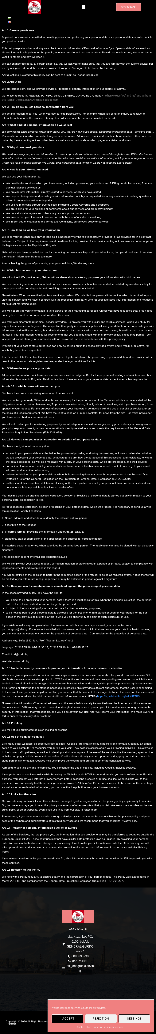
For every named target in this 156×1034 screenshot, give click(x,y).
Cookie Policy (84, 1027)
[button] (83, 7)
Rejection (101, 1018)
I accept (67, 1018)
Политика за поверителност (108, 1027)
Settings (134, 1018)
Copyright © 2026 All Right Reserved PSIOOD (28, 1023)
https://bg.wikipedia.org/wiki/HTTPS (118, 696)
